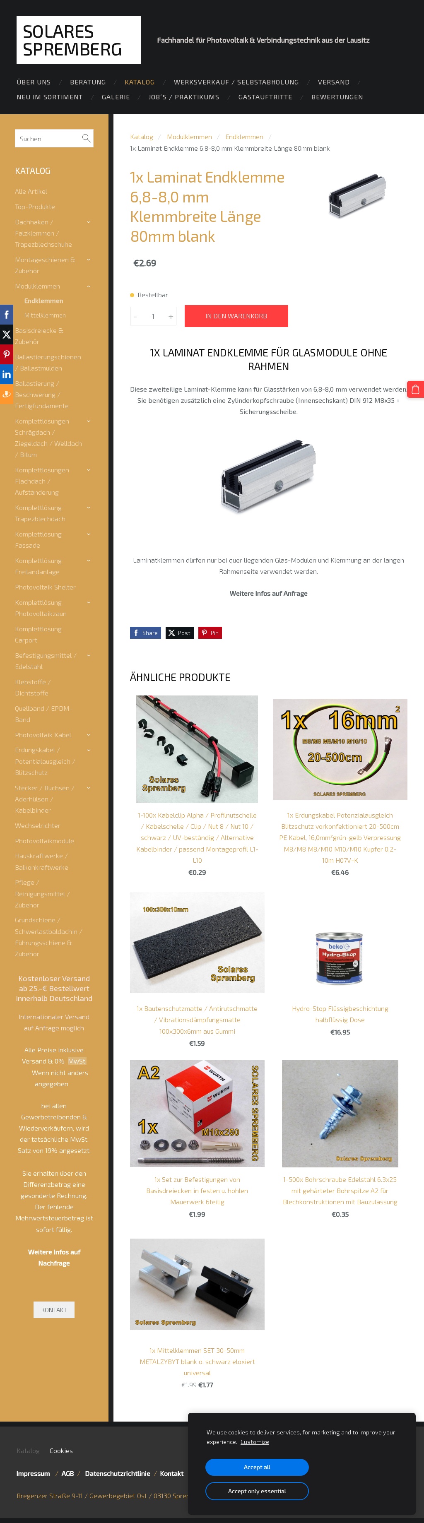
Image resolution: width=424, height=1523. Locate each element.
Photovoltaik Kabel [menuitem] (43, 735)
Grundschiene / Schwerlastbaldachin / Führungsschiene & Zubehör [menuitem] (48, 937)
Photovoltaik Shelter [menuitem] (45, 587)
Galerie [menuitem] (116, 97)
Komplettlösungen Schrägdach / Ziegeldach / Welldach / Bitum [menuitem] (48, 438)
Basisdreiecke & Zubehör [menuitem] (39, 335)
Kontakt (171, 1473)
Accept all (257, 1466)
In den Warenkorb (236, 316)
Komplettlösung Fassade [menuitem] (38, 539)
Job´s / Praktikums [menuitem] (184, 97)
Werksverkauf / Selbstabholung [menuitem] (236, 82)
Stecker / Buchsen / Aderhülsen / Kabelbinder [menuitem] (45, 799)
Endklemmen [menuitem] (43, 300)
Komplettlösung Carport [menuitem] (38, 634)
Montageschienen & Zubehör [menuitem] (45, 264)
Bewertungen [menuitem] (337, 97)
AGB (67, 1473)
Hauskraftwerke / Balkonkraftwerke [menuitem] (41, 861)
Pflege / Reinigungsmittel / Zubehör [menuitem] (42, 893)
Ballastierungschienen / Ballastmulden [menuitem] (48, 362)
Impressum (35, 1473)
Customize (255, 1441)
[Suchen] (86, 138)
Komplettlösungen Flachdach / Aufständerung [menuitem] (42, 481)
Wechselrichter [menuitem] (37, 825)
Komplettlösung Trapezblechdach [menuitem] (40, 512)
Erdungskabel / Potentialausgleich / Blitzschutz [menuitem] (45, 761)
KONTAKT (54, 1310)
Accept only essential (257, 1490)
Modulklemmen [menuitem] (37, 286)
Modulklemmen (189, 136)
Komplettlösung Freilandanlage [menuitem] (38, 565)
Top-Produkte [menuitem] (35, 206)
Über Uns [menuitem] (34, 82)
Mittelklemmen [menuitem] (45, 315)
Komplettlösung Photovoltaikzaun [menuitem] (41, 607)
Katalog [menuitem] (140, 82)
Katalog (141, 136)
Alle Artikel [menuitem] (31, 191)
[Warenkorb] (415, 389)
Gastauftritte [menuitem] (265, 97)
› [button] (89, 222)
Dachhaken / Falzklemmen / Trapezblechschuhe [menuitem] (43, 233)
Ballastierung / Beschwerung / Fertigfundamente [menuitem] (42, 394)
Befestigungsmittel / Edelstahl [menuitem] (46, 660)
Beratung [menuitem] (88, 82)
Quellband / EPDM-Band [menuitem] (43, 713)
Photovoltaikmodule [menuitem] (44, 841)
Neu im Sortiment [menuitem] (50, 97)
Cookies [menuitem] (61, 1450)
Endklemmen (244, 136)
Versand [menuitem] (334, 82)
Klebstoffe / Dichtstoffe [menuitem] (33, 687)
